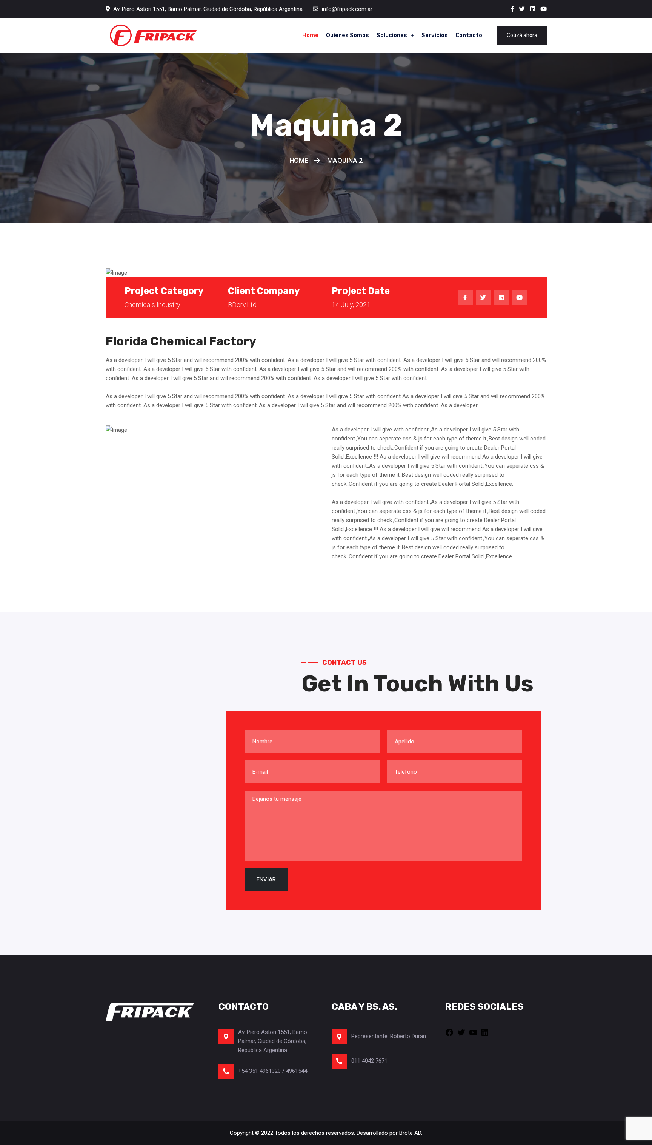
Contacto (468, 35)
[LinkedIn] (484, 1032)
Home (310, 35)
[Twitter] (461, 1032)
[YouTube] (473, 1032)
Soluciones (392, 35)
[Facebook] (449, 1032)
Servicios (434, 35)
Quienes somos (347, 35)
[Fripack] (153, 35)
